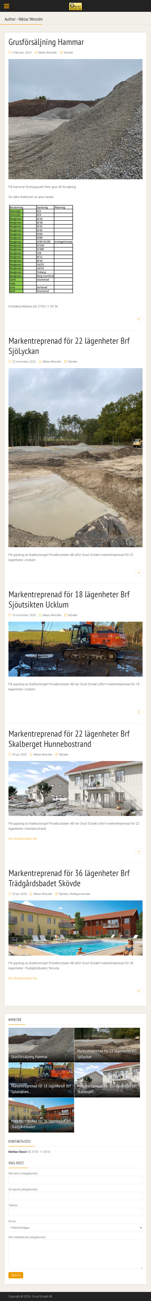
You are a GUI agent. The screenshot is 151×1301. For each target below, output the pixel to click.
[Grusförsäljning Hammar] (75, 119)
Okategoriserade (79, 893)
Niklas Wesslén (47, 52)
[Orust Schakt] (75, 6)
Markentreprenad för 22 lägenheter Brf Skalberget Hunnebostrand (69, 738)
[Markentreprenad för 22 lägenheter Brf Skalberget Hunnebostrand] (75, 788)
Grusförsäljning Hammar (46, 41)
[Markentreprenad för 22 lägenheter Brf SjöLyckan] (75, 457)
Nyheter (68, 52)
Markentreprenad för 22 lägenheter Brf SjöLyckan (69, 345)
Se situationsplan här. (23, 839)
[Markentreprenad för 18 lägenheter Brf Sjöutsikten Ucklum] (75, 649)
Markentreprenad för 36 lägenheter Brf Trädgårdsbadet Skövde (69, 878)
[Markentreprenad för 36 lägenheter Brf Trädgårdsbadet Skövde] (75, 927)
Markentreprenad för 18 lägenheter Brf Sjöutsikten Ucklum (69, 599)
